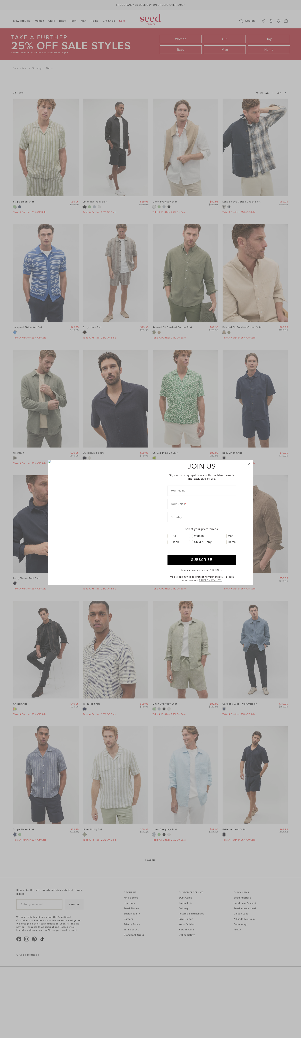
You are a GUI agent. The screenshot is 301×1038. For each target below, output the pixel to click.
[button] (249, 463)
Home (232, 542)
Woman (199, 536)
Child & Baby (203, 542)
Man (231, 536)
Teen (176, 542)
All (174, 536)
